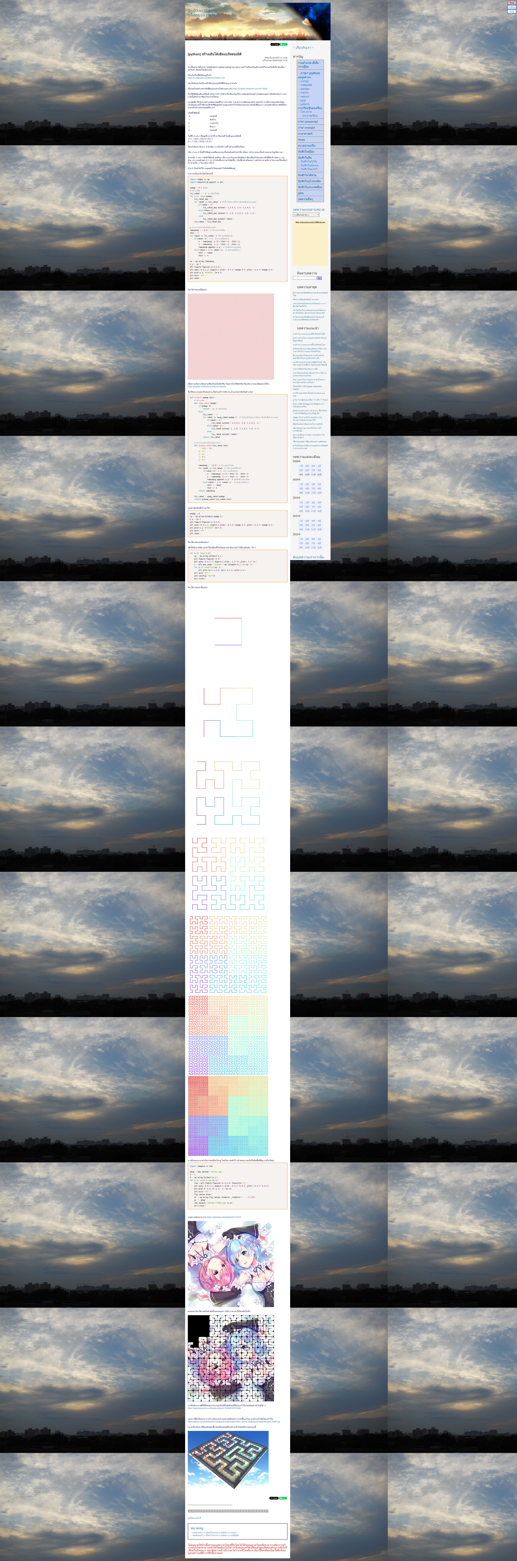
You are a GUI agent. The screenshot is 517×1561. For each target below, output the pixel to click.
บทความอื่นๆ (305, 199)
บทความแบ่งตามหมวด (309, 209)
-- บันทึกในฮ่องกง (308, 165)
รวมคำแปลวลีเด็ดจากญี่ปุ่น (308, 64)
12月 (319, 492)
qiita (301, 193)
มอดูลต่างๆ (304, 77)
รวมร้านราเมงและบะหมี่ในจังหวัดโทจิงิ (309, 333)
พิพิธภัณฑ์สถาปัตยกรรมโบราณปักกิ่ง (308, 424)
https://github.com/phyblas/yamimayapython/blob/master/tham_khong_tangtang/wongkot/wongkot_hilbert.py (234, 1421)
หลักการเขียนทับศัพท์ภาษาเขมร (306, 299)
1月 (301, 465)
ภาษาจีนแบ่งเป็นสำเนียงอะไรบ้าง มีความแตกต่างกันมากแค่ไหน (309, 374)
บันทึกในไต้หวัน (307, 175)
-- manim (303, 92)
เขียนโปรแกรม (212, 1532)
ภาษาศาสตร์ (305, 133)
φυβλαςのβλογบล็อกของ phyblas (204, 12)
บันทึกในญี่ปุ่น (306, 151)
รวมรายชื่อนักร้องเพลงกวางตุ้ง (305, 368)
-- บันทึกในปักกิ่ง (307, 161)
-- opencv (303, 96)
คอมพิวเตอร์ (197, 1532)
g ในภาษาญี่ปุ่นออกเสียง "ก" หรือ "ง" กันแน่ (310, 399)
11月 (313, 492)
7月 (313, 470)
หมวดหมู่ (197, 1528)
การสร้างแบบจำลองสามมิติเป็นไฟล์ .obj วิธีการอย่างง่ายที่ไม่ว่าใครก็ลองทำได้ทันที (310, 363)
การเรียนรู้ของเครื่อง (310, 108)
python (224, 1532)
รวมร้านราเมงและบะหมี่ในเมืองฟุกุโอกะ (309, 344)
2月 (307, 465)
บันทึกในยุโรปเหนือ (309, 181)
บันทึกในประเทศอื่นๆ (310, 187)
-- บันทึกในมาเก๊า (308, 169)
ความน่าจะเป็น (306, 145)
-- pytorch (304, 104)
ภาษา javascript (308, 121)
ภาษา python (310, 73)
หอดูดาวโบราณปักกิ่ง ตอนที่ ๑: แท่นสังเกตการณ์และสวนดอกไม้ (307, 418)
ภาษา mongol (306, 127)
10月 (307, 492)
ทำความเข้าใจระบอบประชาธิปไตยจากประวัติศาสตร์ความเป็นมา (309, 381)
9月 (301, 492)
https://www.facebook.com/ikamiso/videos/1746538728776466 (214, 1408)
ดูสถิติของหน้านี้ (194, 1518)
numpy (233, 1532)
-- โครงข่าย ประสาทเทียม (308, 113)
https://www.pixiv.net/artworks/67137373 (224, 1217)
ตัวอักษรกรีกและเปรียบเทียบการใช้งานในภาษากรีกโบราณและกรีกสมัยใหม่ (310, 350)
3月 (313, 465)
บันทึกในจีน (305, 157)
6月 (307, 470)
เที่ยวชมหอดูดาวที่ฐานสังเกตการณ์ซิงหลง (310, 441)
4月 (319, 465)
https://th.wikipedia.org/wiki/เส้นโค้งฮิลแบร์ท (206, 77)
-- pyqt (302, 100)
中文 (511, 11)
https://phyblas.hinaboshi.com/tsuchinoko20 (206, 386)
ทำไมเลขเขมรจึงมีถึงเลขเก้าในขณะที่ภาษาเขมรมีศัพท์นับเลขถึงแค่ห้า (308, 318)
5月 (301, 470)
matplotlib (234, 1535)
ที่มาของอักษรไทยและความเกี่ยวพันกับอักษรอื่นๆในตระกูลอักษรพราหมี (308, 356)
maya (301, 139)
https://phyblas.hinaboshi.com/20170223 (250, 88)
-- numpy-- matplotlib (305, 83)
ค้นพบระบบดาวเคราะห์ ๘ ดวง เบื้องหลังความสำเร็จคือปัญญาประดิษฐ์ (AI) (310, 411)
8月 (319, 470)
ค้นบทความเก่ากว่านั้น (308, 557)
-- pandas (303, 89)
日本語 (512, 7)
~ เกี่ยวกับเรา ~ (303, 47)
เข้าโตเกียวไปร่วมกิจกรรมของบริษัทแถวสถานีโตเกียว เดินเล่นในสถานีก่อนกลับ (309, 311)
